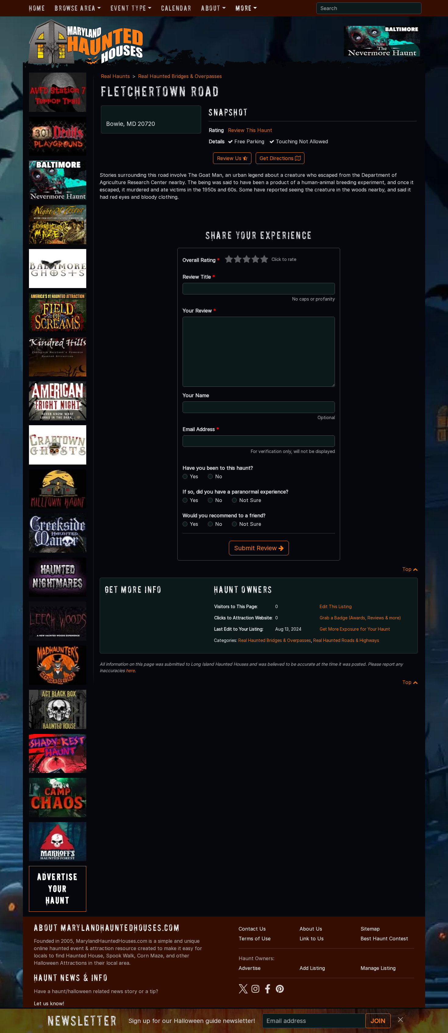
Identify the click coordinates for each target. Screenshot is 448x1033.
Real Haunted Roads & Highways (346, 640)
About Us (311, 929)
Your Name (196, 395)
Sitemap (370, 929)
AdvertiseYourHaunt (57, 888)
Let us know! (49, 1003)
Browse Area (75, 8)
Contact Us (252, 929)
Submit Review (256, 548)
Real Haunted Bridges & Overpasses (180, 76)
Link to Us (312, 938)
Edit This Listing (336, 606)
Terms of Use (255, 938)
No (218, 476)
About (211, 8)
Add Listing (312, 968)
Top (407, 569)
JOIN (378, 1020)
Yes (194, 476)
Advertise (250, 968)
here (130, 670)
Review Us (230, 158)
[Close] (400, 1019)
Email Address (201, 429)
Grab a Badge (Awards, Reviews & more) (360, 617)
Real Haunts (115, 76)
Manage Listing (378, 968)
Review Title (199, 277)
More (243, 8)
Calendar (176, 8)
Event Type (128, 8)
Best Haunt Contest (384, 938)
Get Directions (277, 158)
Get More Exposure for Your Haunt (355, 629)
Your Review (199, 311)
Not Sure (250, 500)
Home (37, 8)
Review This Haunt (250, 130)
